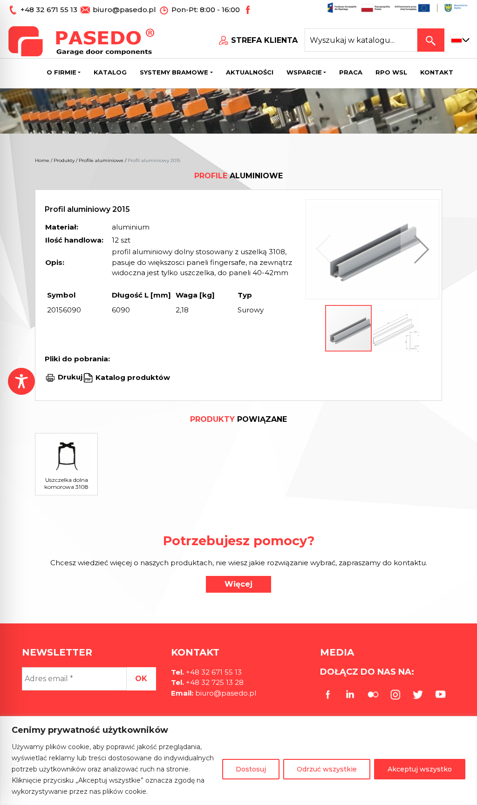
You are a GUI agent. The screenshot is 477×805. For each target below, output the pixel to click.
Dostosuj (251, 769)
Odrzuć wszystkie (327, 769)
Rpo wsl (391, 72)
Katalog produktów (132, 376)
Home (42, 160)
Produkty (64, 160)
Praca (350, 72)
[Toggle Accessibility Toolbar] (21, 381)
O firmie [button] (61, 72)
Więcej (238, 584)
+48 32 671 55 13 (49, 9)
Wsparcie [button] (304, 72)
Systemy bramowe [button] (174, 72)
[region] (238, 760)
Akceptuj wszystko (420, 769)
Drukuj (70, 376)
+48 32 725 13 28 (214, 682)
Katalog (110, 72)
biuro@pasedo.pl (124, 9)
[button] (419, 249)
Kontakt (436, 72)
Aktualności (249, 72)
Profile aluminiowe (101, 160)
